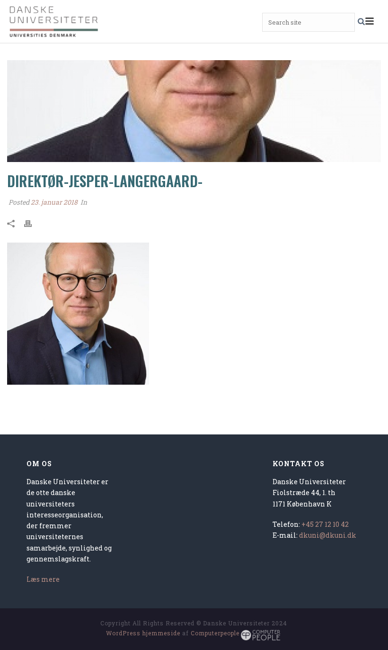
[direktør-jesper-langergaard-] (194, 111)
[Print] (32, 222)
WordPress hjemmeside (143, 633)
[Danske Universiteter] (54, 21)
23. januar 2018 (54, 202)
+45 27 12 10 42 (325, 524)
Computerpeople (215, 633)
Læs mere (43, 579)
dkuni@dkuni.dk (327, 535)
